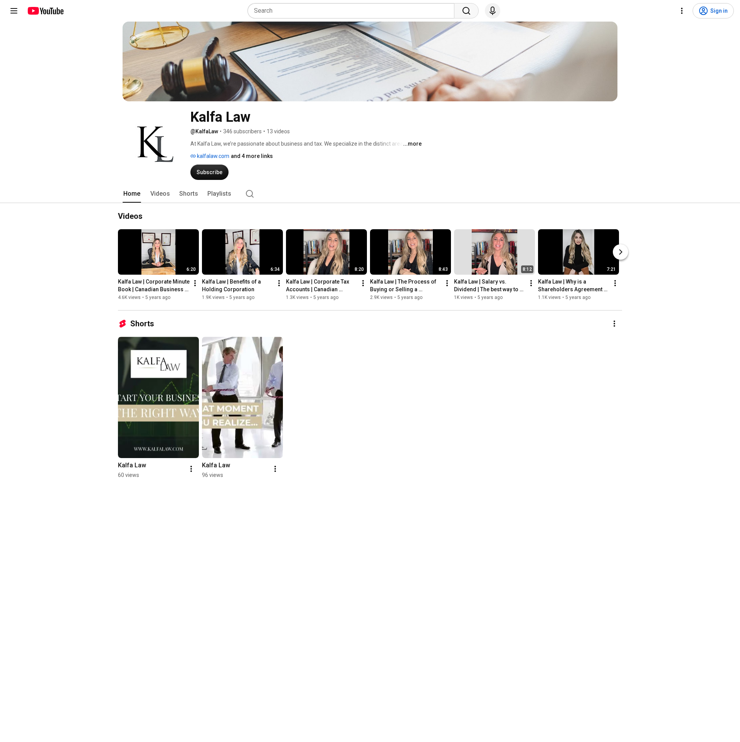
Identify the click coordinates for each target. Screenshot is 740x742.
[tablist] (370, 194)
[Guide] (13, 10)
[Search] (466, 10)
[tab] (132, 194)
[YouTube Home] (45, 11)
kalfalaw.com (212, 156)
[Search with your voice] (492, 10)
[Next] (620, 252)
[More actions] (195, 283)
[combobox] (353, 10)
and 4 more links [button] (252, 156)
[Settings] (681, 10)
